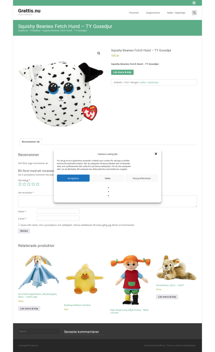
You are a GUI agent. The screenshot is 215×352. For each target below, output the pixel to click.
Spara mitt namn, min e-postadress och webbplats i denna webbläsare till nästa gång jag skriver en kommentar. (78, 224)
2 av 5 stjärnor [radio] (24, 184)
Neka (107, 178)
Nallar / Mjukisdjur (176, 12)
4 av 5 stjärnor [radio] (33, 184)
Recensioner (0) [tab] (31, 141)
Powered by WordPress (155, 345)
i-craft (176, 345)
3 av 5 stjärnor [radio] (29, 184)
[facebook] (194, 3)
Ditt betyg (24, 180)
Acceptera (73, 178)
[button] (156, 154)
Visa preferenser (142, 178)
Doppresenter (153, 12)
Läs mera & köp (122, 72)
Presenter (134, 12)
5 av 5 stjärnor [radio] (38, 184)
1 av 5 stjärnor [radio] (20, 184)
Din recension (26, 192)
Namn (22, 211)
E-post (22, 218)
